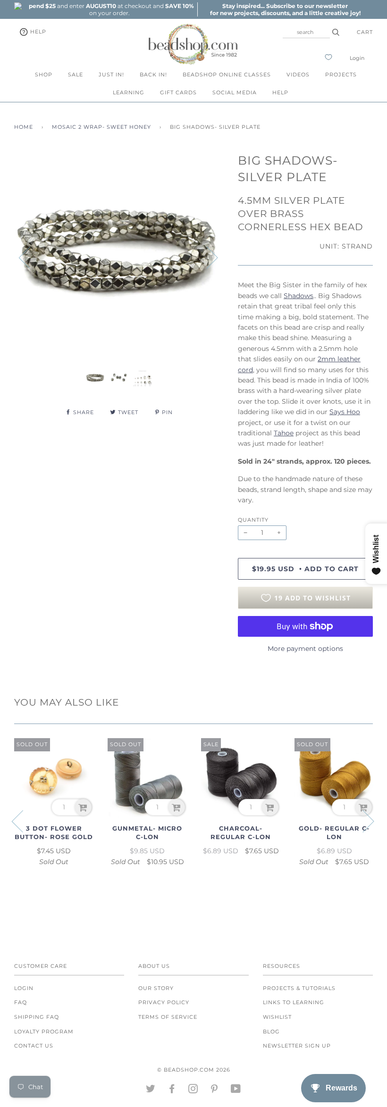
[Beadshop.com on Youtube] (236, 1090)
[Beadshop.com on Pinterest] (214, 1090)
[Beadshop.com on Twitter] (151, 1090)
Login (357, 58)
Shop (43, 74)
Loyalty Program (44, 1031)
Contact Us (33, 1045)
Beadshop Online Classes (227, 74)
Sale (75, 74)
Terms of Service (167, 1017)
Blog (271, 1031)
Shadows (298, 295)
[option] (109, 9)
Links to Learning (293, 1002)
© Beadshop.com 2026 (193, 1069)
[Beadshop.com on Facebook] (172, 1090)
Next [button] (206, 257)
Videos (298, 74)
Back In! (153, 74)
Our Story (156, 988)
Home (23, 127)
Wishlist (277, 1017)
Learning (128, 92)
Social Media (234, 92)
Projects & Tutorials (299, 988)
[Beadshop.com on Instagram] (193, 1090)
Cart (365, 32)
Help (37, 31)
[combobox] (306, 32)
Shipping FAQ (36, 1017)
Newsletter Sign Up (297, 1045)
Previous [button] (30, 257)
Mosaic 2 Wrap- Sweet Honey (101, 127)
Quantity (253, 519)
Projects (341, 74)
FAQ (20, 1002)
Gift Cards (178, 92)
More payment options (305, 648)
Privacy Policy (163, 1002)
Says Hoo (344, 412)
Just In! (111, 74)
